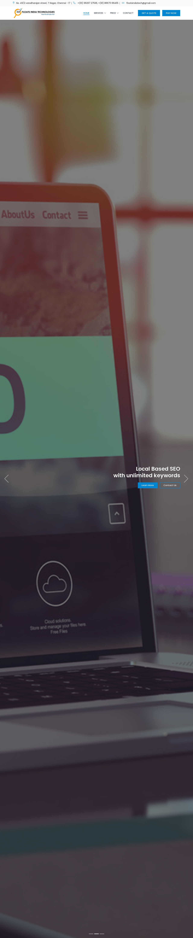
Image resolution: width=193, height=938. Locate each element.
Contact (128, 12)
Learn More (23, 488)
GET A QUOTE (149, 13)
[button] (7, 469)
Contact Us (44, 488)
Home (86, 12)
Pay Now (171, 13)
